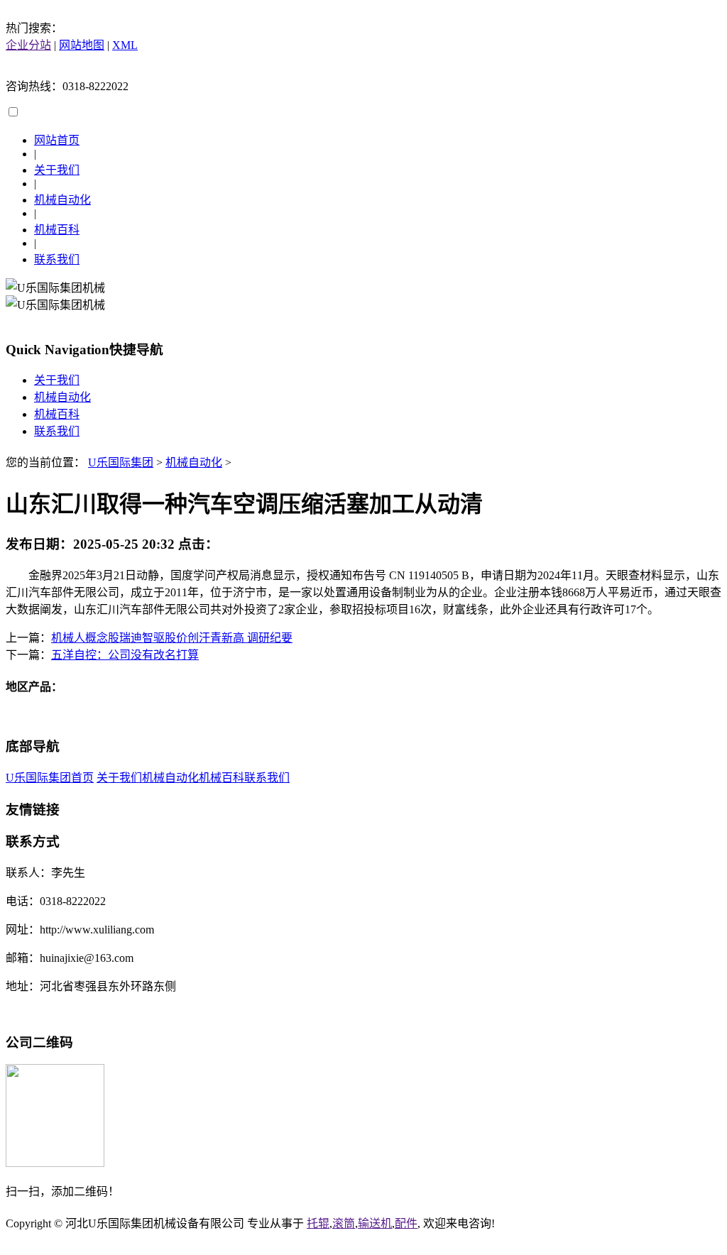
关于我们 (57, 170)
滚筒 (343, 1223)
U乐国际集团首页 (50, 778)
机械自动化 (62, 200)
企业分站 (28, 45)
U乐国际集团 (120, 462)
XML (125, 45)
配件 (406, 1223)
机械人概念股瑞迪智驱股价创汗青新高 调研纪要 (172, 638)
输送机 (375, 1223)
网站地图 (81, 45)
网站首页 (57, 140)
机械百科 (57, 230)
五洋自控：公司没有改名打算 (125, 655)
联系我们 (57, 259)
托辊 (318, 1223)
